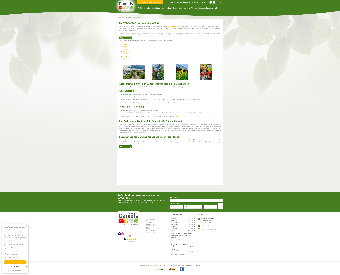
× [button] (26, 225)
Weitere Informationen (9, 240)
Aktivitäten (193, 33)
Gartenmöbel (149, 222)
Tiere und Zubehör (151, 224)
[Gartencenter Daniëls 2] (158, 72)
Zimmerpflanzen (150, 225)
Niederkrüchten (127, 51)
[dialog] (15, 248)
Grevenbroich (127, 58)
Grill (147, 221)
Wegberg (125, 49)
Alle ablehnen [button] (15, 266)
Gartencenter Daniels (172, 26)
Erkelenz (125, 44)
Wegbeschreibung (125, 38)
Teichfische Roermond (152, 229)
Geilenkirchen (127, 54)
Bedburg (125, 56)
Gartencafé (177, 116)
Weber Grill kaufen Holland (153, 232)
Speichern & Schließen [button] (15, 262)
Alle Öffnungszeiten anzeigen (179, 254)
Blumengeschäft (205, 140)
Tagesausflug (150, 227)
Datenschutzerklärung (139, 202)
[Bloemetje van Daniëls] (182, 72)
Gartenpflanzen (150, 219)
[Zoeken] (216, 8)
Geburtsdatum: (174, 203)
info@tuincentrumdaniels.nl (209, 229)
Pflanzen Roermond (151, 230)
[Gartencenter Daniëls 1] (134, 72)
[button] (15, 270)
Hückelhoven (126, 46)
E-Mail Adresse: (175, 198)
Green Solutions (167, 265)
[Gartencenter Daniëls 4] (206, 72)
